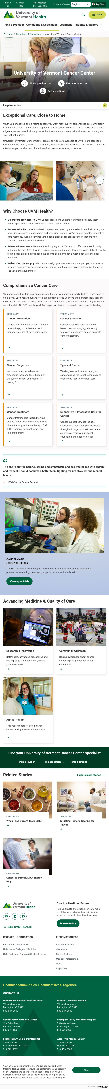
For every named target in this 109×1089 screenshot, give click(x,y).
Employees (61, 968)
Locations (66, 24)
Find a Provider (14, 24)
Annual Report (15, 719)
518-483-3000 (64, 1049)
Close (86, 1070)
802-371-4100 (10, 1030)
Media (59, 963)
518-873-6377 (10, 1049)
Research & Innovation (20, 650)
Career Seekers (64, 954)
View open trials (19, 581)
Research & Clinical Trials (15, 944)
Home (10, 34)
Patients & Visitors (86, 24)
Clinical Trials (20, 4)
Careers (66, 4)
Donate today (68, 923)
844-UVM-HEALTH (19, 926)
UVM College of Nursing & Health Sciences (24, 954)
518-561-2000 (64, 1030)
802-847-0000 (10, 1010)
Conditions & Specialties (42, 24)
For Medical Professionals (40, 4)
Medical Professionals (67, 958)
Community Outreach (72, 650)
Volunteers (61, 949)
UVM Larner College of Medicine (19, 949)
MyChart (100, 4)
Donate (57, 4)
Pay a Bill (8, 4)
